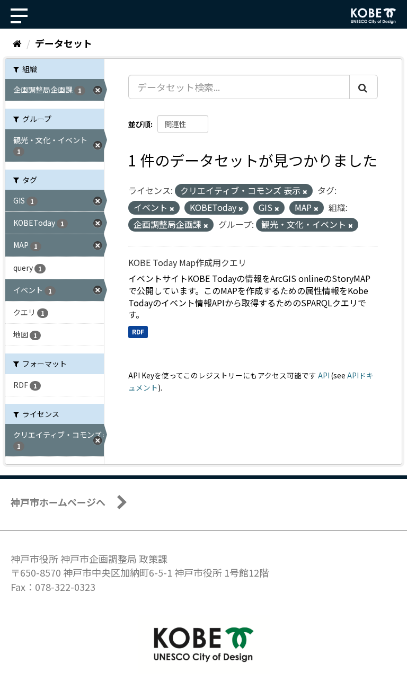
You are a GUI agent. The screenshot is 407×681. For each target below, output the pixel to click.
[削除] (305, 191)
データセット (63, 43)
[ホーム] (17, 43)
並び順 (139, 124)
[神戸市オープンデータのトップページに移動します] (373, 16)
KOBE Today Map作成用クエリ (187, 262)
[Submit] (363, 87)
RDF (138, 331)
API (324, 375)
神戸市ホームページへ (58, 502)
